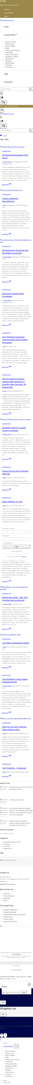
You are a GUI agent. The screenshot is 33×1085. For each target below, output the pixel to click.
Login (16, 546)
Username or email (11, 529)
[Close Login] (3, 1002)
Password (9, 536)
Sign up (24, 556)
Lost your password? (16, 551)
